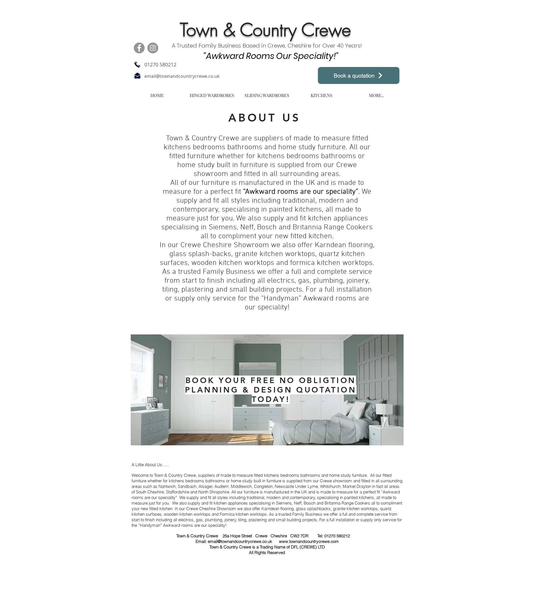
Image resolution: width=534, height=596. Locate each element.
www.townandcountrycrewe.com (309, 541)
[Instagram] (152, 48)
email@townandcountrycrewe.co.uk (181, 76)
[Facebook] (139, 48)
